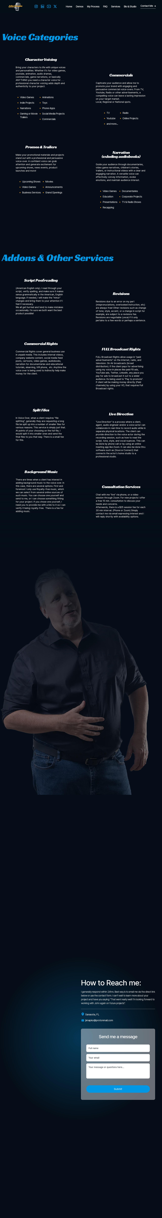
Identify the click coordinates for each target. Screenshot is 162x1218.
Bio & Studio (130, 6)
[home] (15, 6)
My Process (93, 6)
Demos (79, 6)
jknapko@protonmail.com (99, 1020)
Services (115, 6)
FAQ (105, 6)
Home (69, 6)
